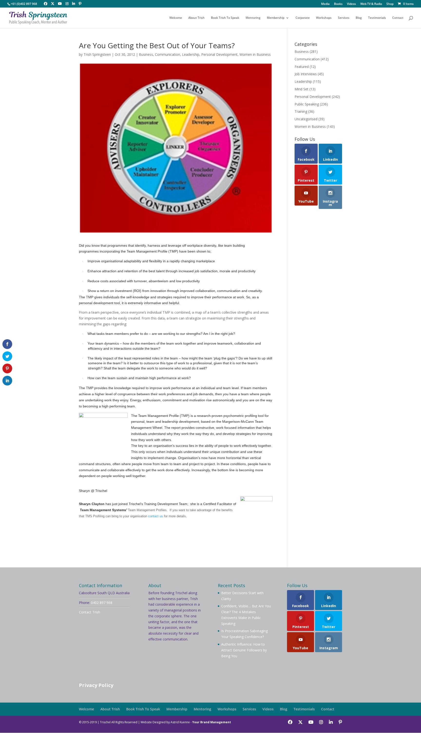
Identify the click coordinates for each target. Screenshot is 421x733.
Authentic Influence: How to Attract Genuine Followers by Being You (244, 650)
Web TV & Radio (371, 4)
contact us (155, 516)
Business (146, 54)
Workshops (324, 18)
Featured (302, 66)
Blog (359, 18)
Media (325, 4)
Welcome (175, 18)
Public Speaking (307, 104)
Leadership (190, 54)
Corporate (303, 18)
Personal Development (219, 54)
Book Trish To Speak (225, 18)
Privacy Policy (96, 685)
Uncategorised (306, 119)
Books (338, 4)
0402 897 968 (101, 602)
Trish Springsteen (97, 54)
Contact (397, 18)
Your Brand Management (211, 722)
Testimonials (377, 18)
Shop (389, 4)
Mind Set (301, 89)
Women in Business (255, 54)
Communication (167, 54)
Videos (351, 4)
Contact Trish (89, 612)
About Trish (196, 18)
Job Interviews (306, 74)
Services (343, 18)
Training (301, 111)
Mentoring (253, 18)
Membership (275, 18)
